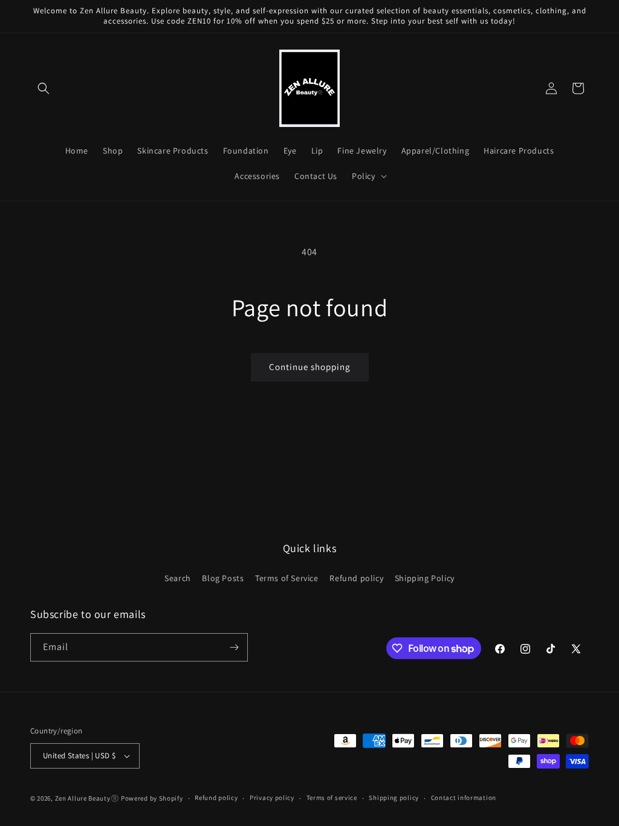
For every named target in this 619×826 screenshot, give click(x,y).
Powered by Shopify (152, 798)
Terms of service (331, 797)
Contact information (463, 797)
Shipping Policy (425, 578)
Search (177, 578)
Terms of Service (287, 578)
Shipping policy (394, 797)
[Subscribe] (234, 647)
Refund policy (356, 578)
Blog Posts (223, 578)
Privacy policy (272, 797)
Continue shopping (310, 366)
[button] (43, 88)
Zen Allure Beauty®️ (87, 798)
